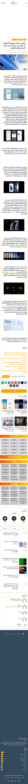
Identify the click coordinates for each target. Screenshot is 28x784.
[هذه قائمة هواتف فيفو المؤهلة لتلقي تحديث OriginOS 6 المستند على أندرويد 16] (7, 421)
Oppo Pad (13, 212)
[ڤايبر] (17, 385)
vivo (5, 446)
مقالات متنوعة (23, 754)
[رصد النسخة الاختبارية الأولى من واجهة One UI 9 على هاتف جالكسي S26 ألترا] (7, 404)
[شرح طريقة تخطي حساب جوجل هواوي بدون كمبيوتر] (23, 544)
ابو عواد (19, 611)
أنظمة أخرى (24, 765)
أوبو (12, 76)
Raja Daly (19, 624)
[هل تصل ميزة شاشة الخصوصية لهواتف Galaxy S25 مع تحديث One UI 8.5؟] (21, 421)
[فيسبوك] (25, 382)
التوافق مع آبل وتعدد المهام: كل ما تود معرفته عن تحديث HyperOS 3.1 (21, 411)
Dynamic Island (12, 272)
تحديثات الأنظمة (15, 39)
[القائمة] (26, 3)
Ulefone (5, 452)
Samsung (5, 440)
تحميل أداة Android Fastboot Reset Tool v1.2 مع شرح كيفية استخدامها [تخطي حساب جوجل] (10, 560)
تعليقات (5, 528)
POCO (22, 440)
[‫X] (22, 382)
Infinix (14, 443)
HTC (5, 449)
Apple (23, 449)
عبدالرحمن (19, 605)
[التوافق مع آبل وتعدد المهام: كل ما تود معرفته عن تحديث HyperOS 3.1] (21, 404)
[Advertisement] (14, 22)
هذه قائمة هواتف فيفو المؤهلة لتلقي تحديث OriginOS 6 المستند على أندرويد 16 (7, 429)
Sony (23, 452)
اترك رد (14, 391)
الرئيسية (22, 777)
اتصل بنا (5, 777)
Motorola (14, 449)
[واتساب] (5, 382)
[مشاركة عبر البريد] (14, 385)
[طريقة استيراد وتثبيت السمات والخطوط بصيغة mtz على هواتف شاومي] (23, 570)
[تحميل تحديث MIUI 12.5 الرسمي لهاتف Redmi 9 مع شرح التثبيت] (23, 578)
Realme (23, 443)
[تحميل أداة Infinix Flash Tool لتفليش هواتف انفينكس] (23, 553)
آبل (5, 272)
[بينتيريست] (15, 382)
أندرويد (25, 39)
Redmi (14, 446)
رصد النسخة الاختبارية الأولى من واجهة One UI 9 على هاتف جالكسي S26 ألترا (7, 411)
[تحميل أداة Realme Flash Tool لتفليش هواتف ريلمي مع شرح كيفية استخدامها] (23, 536)
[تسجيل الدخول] (4, 3)
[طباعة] (10, 385)
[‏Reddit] (12, 382)
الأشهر (23, 528)
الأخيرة (14, 528)
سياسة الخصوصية (17, 777)
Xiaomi (14, 440)
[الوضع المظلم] (1, 3)
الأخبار (21, 39)
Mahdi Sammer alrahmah (15, 599)
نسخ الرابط (6, 376)
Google (5, 443)
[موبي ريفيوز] (14, 3)
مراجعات (24, 769)
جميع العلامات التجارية (13, 457)
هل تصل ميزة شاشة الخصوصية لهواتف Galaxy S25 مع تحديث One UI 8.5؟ (21, 429)
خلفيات (24, 763)
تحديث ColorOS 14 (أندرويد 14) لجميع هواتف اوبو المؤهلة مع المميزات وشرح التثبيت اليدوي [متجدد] (15, 354)
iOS (25, 767)
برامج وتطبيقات (23, 761)
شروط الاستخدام (11, 777)
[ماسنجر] (9, 382)
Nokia (14, 452)
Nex (23, 446)
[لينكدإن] (19, 382)
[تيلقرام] (2, 382)
